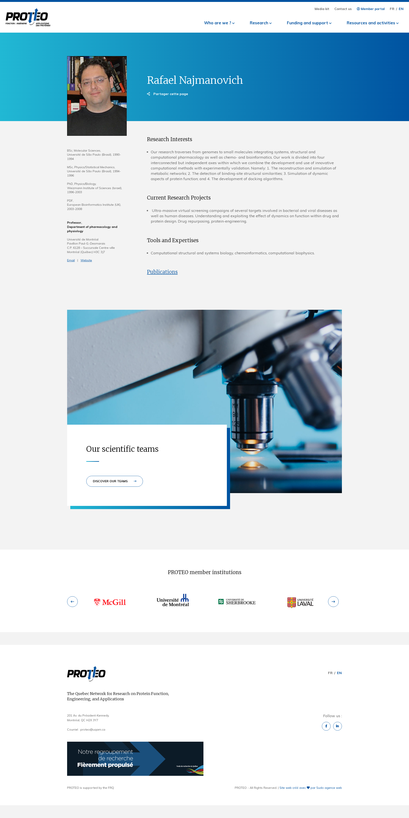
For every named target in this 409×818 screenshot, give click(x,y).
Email (71, 260)
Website (86, 260)
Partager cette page (170, 94)
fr (392, 9)
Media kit (322, 9)
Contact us (343, 9)
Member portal (372, 9)
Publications (162, 272)
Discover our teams (110, 481)
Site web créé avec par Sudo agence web (310, 788)
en (401, 9)
